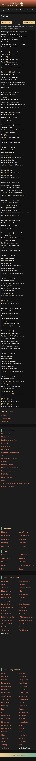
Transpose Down (29, 22)
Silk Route (4, 738)
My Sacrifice (5, 443)
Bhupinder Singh (6, 591)
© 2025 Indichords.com (18, 755)
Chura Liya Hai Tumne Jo (9, 468)
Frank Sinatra (5, 693)
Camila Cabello (6, 686)
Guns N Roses (6, 696)
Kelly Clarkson (23, 699)
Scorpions (22, 732)
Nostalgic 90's (5, 539)
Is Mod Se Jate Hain (7, 486)
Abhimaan (4, 565)
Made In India (5, 446)
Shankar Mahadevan (25, 620)
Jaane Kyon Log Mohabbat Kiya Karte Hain (15, 483)
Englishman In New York (9, 440)
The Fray (4, 745)
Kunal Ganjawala (24, 604)
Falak (20, 591)
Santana (4, 732)
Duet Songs (23, 546)
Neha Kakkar (23, 614)
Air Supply (4, 676)
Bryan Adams (5, 683)
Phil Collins (5, 722)
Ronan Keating (6, 728)
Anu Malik (4, 581)
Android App (24, 25)
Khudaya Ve (5, 437)
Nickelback (22, 715)
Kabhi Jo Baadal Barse (8, 471)
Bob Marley (22, 676)
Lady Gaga (4, 706)
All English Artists (24, 748)
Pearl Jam (22, 719)
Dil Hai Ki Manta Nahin (26, 565)
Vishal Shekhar (24, 630)
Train (20, 745)
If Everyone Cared (7, 434)
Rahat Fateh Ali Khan (8, 617)
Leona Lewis (23, 706)
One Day (4, 480)
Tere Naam (22, 558)
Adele (3, 673)
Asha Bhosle (23, 584)
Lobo (3, 709)
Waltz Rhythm (23, 532)
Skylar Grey (22, 738)
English (20, 10)
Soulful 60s (22, 539)
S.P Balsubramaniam (26, 617)
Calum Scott (23, 683)
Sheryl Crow (23, 735)
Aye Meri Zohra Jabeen (9, 458)
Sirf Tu (3, 455)
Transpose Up (6, 22)
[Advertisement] (18, 507)
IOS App (15, 25)
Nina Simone (5, 719)
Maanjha (4, 461)
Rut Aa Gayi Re (6, 474)
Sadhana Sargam (7, 620)
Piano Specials (24, 535)
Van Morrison (5, 748)
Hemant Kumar (6, 597)
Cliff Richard (23, 686)
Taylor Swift (22, 741)
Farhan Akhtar (5, 594)
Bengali (25, 10)
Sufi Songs (4, 543)
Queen (21, 725)
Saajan (3, 555)
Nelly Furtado (5, 715)
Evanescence (23, 689)
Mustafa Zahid (6, 614)
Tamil (15, 10)
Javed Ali (22, 597)
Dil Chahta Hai (24, 555)
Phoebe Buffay (23, 722)
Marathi (31, 10)
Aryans (3, 584)
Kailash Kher (5, 604)
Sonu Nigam (5, 627)
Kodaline (21, 702)
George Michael (24, 693)
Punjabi (10, 10)
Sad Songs (22, 543)
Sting (3, 741)
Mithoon (4, 610)
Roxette (21, 728)
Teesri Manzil (5, 558)
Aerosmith (22, 673)
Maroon (21, 709)
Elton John (4, 689)
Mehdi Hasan (23, 607)
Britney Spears (23, 680)
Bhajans (4, 532)
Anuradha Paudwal (25, 581)
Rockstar (3, 415)
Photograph (4, 421)
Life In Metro (23, 562)
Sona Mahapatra (24, 623)
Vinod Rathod (5, 630)
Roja (2, 569)
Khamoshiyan (5, 562)
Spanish (4, 10)
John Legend (5, 699)
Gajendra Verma (24, 594)
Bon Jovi (4, 680)
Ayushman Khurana (25, 588)
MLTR (3, 712)
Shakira (3, 735)
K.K (20, 601)
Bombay (21, 569)
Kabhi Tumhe (5, 449)
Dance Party (5, 546)
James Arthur (23, 696)
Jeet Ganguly (5, 601)
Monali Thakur (23, 610)
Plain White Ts (6, 725)
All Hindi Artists (6, 633)
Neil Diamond (23, 712)
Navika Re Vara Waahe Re (10, 452)
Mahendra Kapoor (7, 607)
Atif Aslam (4, 588)
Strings (21, 627)
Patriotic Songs (6, 535)
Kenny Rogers (6, 702)
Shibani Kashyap (7, 623)
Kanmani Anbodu (7, 464)
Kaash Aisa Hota (6, 477)
